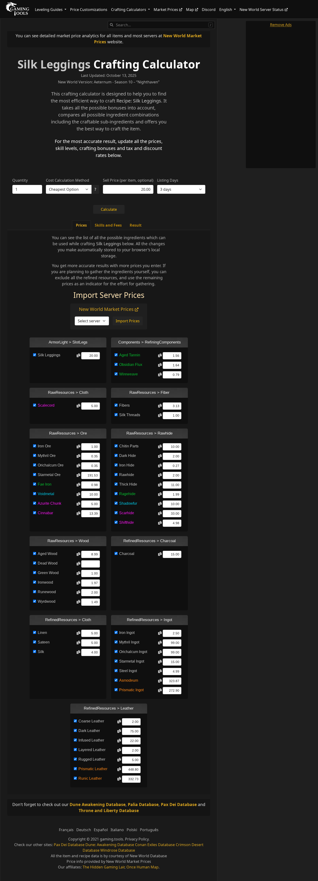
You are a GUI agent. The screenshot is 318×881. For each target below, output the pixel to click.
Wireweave (128, 374)
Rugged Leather (91, 759)
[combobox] (161, 25)
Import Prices (128, 320)
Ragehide (127, 494)
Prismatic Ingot (131, 690)
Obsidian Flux (130, 365)
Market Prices (166, 9)
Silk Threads (129, 415)
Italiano (117, 829)
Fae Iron (44, 484)
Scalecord (46, 405)
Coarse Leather (91, 721)
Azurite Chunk (49, 503)
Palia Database (143, 804)
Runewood (47, 592)
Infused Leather (91, 740)
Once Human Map (142, 867)
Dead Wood (48, 563)
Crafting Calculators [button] (129, 9)
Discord (209, 9)
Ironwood (45, 582)
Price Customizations (88, 9)
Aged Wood (47, 554)
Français (66, 829)
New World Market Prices (107, 309)
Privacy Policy (137, 839)
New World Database (148, 855)
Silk (41, 652)
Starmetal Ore (49, 475)
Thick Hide (128, 484)
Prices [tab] (81, 225)
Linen (42, 633)
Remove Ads (281, 24)
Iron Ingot (127, 633)
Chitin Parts (129, 446)
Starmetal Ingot (131, 661)
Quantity (20, 180)
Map (190, 9)
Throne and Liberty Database (109, 810)
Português (149, 829)
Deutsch (83, 829)
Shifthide (126, 522)
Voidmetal (46, 494)
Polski (132, 829)
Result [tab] (136, 225)
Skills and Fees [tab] (108, 225)
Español (101, 829)
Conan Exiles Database (155, 844)
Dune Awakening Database (97, 804)
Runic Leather (90, 778)
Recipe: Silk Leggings (138, 101)
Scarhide (126, 513)
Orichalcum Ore (51, 465)
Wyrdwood (46, 601)
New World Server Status (262, 9)
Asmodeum (128, 680)
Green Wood (48, 573)
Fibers (124, 405)
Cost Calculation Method (67, 180)
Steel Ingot (128, 671)
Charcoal (126, 554)
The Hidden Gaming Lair (104, 867)
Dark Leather (89, 731)
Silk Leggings (54, 64)
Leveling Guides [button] (49, 9)
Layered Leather (91, 750)
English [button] (226, 9)
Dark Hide (127, 456)
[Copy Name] (78, 355)
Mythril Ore (47, 456)
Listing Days (167, 180)
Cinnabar (45, 513)
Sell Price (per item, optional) (128, 180)
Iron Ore (44, 446)
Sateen (44, 642)
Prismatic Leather (92, 769)
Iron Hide (126, 465)
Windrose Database (117, 850)
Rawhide (126, 475)
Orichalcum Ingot (133, 652)
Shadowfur (128, 503)
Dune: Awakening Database (109, 844)
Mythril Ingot (129, 642)
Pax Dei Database (179, 804)
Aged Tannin (129, 355)
